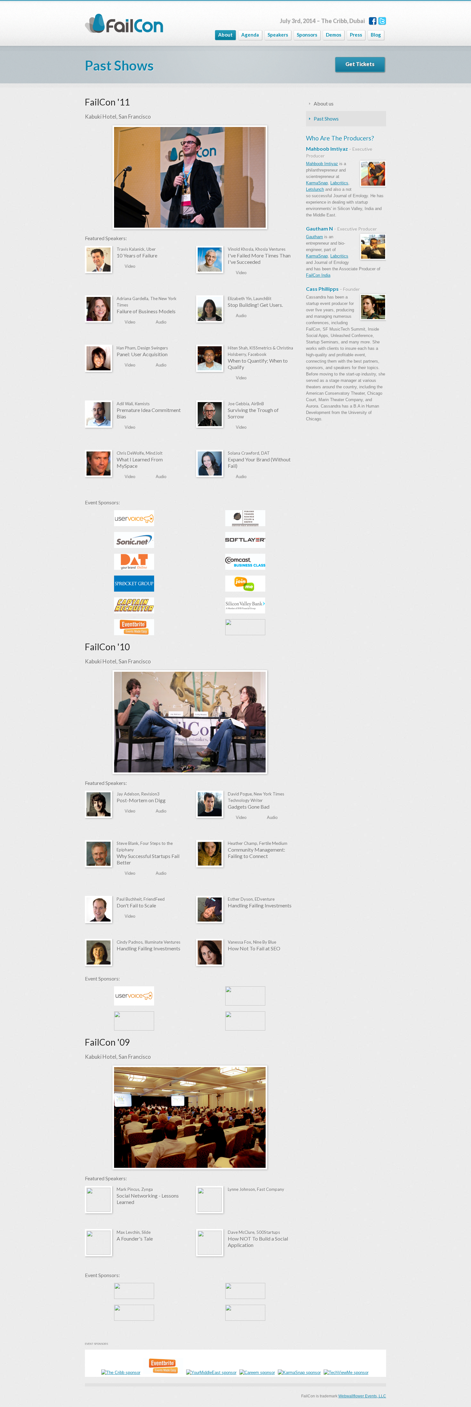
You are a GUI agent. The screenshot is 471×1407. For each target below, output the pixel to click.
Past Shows (326, 118)
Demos (333, 35)
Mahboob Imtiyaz (322, 163)
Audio (161, 322)
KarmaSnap (317, 183)
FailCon (124, 23)
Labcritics (339, 183)
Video (130, 266)
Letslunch (315, 189)
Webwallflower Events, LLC (362, 1396)
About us (324, 103)
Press (356, 35)
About (225, 35)
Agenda (250, 35)
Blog (376, 35)
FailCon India (318, 275)
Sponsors (307, 35)
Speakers (278, 35)
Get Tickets (360, 64)
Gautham (314, 236)
